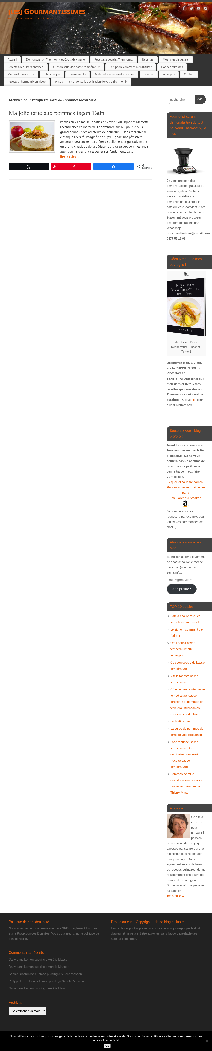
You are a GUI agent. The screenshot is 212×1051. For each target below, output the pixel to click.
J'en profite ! (181, 589)
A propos (169, 74)
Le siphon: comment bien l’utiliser (131, 67)
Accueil (12, 59)
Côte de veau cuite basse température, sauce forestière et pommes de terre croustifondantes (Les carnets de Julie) (187, 702)
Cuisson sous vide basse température (76, 67)
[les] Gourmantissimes (46, 11)
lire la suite (70, 156)
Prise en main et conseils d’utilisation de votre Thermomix (91, 81)
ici (194, 399)
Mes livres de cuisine (176, 59)
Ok (107, 1045)
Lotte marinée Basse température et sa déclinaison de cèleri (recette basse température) (184, 754)
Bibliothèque (52, 74)
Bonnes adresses (172, 67)
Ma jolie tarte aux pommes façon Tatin (56, 112)
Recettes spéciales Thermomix (113, 59)
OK (198, 99)
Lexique (148, 74)
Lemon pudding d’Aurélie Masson (46, 959)
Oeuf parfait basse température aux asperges (182, 649)
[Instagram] (206, 9)
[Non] (207, 1041)
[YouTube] (198, 9)
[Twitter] (191, 9)
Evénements (78, 74)
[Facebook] (184, 9)
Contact (189, 74)
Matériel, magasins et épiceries (114, 74)
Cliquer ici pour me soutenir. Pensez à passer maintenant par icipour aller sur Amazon (186, 490)
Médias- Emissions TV (21, 74)
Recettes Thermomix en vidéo (27, 81)
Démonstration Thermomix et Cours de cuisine (55, 59)
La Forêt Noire (180, 721)
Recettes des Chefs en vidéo (25, 67)
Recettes (147, 59)
